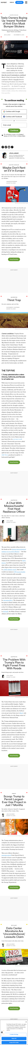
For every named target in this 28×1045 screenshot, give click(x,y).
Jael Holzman (10, 814)
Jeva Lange (7, 35)
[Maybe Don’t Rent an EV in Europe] (14, 194)
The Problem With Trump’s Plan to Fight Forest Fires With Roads (14, 664)
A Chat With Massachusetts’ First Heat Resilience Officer (14, 507)
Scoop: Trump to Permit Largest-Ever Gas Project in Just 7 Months (14, 801)
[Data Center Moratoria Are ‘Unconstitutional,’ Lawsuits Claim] (14, 957)
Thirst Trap (14, 300)
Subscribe (19, 2)
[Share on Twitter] (6, 147)
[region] (14, 1032)
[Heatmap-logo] (4, 2)
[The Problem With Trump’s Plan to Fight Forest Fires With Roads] (14, 688)
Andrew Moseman (11, 181)
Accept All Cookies (14, 1042)
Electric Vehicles (14, 15)
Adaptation (14, 500)
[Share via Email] (9, 147)
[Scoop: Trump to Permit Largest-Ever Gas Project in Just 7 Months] (14, 827)
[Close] (26, 1022)
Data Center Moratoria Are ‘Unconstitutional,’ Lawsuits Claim (14, 932)
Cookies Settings (14, 1034)
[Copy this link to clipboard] (12, 147)
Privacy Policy (21, 136)
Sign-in (12, 2)
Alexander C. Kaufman (12, 307)
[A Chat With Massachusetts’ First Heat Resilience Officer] (14, 533)
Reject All (14, 1038)
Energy (14, 793)
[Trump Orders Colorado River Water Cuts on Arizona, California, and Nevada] (14, 320)
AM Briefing (14, 297)
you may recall (17, 439)
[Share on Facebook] (3, 147)
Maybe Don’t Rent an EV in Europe (14, 169)
